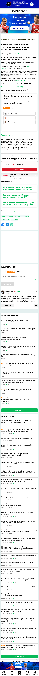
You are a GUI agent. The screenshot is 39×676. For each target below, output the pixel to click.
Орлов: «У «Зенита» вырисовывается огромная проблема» (18, 513)
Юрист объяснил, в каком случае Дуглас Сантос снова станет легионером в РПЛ (18, 610)
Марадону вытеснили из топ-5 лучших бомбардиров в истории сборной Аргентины (17, 548)
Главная (3, 37)
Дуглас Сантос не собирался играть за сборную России (18, 446)
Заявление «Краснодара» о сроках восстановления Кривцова (13, 338)
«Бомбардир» (14, 211)
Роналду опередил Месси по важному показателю (19, 497)
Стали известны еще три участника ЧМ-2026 (17, 563)
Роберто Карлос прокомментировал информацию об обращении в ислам (17, 188)
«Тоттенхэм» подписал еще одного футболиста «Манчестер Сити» (16, 390)
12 (15, 613)
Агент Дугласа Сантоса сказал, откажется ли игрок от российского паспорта (17, 504)
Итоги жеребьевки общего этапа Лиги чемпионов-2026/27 (14, 321)
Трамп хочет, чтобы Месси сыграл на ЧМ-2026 (17, 603)
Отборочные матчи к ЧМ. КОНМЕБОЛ (15, 216)
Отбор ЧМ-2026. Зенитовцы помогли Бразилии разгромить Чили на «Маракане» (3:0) (17, 579)
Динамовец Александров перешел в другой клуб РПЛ (18, 355)
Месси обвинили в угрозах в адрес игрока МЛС (18, 587)
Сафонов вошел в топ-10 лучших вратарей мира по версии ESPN (16, 196)
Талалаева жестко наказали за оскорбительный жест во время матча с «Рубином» (15, 399)
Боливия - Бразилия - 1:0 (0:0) (12, 87)
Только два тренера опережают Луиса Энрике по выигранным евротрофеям (18, 204)
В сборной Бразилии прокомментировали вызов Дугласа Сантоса (18, 629)
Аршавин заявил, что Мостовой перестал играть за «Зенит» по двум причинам (18, 381)
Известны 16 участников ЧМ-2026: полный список (19, 556)
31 (8, 403)
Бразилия (5, 220)
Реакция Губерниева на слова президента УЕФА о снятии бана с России (19, 347)
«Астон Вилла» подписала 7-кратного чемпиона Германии (17, 364)
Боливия (15, 220)
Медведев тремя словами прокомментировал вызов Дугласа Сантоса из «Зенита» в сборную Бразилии (18, 619)
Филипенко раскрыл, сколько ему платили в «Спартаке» (17, 372)
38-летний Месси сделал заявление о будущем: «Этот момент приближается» (18, 522)
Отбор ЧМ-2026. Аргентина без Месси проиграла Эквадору (18, 489)
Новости (10, 37)
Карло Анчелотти (21, 80)
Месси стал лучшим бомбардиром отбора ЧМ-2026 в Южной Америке (16, 454)
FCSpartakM (9, 291)
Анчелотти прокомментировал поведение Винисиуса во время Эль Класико (16, 421)
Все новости (19, 410)
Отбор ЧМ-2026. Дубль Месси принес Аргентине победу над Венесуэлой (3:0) (18, 570)
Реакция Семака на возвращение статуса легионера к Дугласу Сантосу (16, 594)
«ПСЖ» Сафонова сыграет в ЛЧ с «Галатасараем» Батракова (19, 329)
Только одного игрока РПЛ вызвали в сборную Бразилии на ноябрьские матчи (17, 430)
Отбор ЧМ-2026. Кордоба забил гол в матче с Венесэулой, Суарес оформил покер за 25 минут (18, 471)
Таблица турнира (7, 135)
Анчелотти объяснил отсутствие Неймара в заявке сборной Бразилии (19, 638)
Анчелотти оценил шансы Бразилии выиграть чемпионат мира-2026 (17, 463)
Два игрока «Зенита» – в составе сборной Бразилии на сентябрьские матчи (18, 646)
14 (15, 449)
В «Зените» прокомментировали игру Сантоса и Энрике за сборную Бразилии (18, 539)
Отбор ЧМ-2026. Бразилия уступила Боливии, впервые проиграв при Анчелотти (17, 480)
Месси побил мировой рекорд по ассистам (16, 438)
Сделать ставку (19, 169)
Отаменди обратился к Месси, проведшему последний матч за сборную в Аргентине (19, 530)
